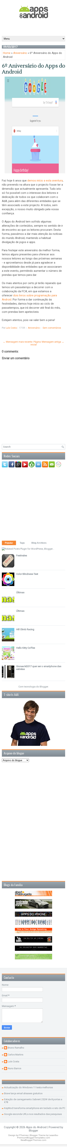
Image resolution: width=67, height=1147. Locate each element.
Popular (9, 543)
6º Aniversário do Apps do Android (33, 69)
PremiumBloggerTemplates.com (33, 1138)
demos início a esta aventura (45, 180)
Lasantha (53, 1135)
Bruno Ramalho (16, 1047)
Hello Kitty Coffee (25, 647)
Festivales (21, 555)
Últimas (20, 592)
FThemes (23, 1135)
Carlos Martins (15, 1054)
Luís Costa (13, 1061)
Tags (22, 543)
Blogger (44, 686)
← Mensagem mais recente (17, 341)
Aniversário (20, 53)
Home (6, 53)
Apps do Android (36, 1127)
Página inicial (36, 343)
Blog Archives (39, 543)
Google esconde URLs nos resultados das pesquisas (33, 1114)
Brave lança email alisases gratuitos (23, 1093)
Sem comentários (52, 328)
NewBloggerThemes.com (33, 1140)
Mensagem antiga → (53, 341)
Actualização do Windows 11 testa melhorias (28, 1087)
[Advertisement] (34, 27)
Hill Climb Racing (25, 629)
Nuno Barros (14, 1068)
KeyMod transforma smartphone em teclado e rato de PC (34, 1108)
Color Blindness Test (27, 574)
